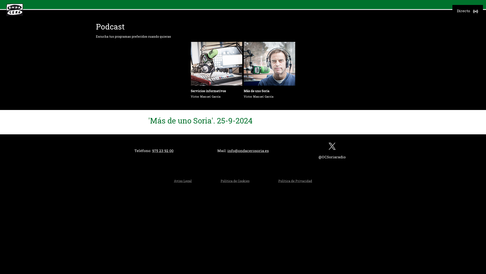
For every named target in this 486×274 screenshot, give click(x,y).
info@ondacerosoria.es (248, 150)
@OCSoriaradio (332, 157)
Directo (463, 10)
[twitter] (332, 147)
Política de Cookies (235, 181)
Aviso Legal (183, 181)
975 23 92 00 (163, 150)
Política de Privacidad (295, 181)
